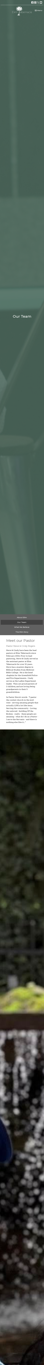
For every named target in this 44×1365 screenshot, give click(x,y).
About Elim (22, 617)
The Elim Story (21, 632)
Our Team (21, 622)
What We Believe (21, 627)
